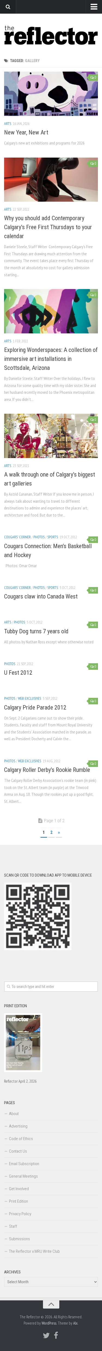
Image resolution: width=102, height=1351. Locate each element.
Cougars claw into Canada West (41, 596)
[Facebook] (56, 1335)
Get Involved (19, 1188)
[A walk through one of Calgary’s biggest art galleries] (51, 436)
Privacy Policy (20, 1213)
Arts (7, 123)
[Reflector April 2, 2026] (23, 1070)
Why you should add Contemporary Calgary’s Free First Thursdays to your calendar (48, 227)
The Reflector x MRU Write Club (34, 1251)
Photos (39, 537)
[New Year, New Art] (51, 94)
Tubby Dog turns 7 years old (36, 631)
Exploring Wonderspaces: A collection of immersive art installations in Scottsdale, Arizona (51, 358)
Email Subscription (24, 1163)
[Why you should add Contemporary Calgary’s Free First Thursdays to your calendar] (51, 180)
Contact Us (18, 1151)
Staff (13, 1226)
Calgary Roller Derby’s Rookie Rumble (47, 769)
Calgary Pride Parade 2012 (35, 707)
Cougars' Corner (17, 537)
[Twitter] (46, 1335)
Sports (52, 537)
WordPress (49, 1323)
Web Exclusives (29, 698)
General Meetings (23, 1176)
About (14, 1113)
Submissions (19, 1238)
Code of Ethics (21, 1138)
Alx (75, 1323)
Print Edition (18, 1201)
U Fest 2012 (18, 672)
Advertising (18, 1126)
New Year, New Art (26, 132)
